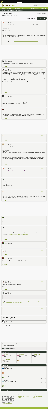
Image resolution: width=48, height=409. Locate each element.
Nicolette (6, 143)
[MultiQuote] (3, 44)
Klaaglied (5, 371)
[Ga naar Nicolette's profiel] (3, 144)
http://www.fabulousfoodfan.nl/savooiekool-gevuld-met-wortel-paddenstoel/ (26, 41)
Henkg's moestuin (10, 368)
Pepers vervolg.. (6, 376)
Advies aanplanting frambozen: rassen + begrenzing (24, 359)
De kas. (5, 384)
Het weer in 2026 (7, 359)
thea (5, 109)
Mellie (6, 355)
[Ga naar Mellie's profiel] (3, 355)
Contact (34, 397)
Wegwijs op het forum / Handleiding (23, 396)
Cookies (6, 407)
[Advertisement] (24, 52)
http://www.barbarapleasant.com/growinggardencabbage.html (12, 302)
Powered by (42, 407)
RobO (5, 292)
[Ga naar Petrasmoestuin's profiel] (18, 360)
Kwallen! (5, 367)
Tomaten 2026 (21, 354)
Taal (2, 407)
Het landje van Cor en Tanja (12, 372)
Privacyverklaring (35, 399)
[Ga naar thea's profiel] (3, 109)
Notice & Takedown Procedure (37, 396)
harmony (6, 95)
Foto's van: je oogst (37, 354)
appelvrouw (7, 360)
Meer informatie (2, 1)
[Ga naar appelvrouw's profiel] (3, 360)
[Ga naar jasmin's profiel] (3, 22)
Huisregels (19, 397)
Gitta (36, 355)
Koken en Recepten (13, 15)
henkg (5, 368)
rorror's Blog (9, 377)
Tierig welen (6, 354)
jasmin (3, 15)
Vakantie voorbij (6, 380)
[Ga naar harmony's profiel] (3, 96)
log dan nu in (29, 318)
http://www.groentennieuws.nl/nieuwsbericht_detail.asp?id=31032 (19, 234)
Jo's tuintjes (9, 385)
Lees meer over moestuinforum (7, 403)
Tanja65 (5, 372)
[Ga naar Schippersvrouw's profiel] (3, 61)
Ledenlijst (19, 398)
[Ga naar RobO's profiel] (3, 179)
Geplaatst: (8, 361)
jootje (5, 385)
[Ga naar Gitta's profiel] (33, 355)
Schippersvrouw (7, 60)
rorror (5, 377)
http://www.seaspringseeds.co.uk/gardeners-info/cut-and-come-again (29, 301)
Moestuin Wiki (20, 402)
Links (19, 399)
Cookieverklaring (35, 398)
